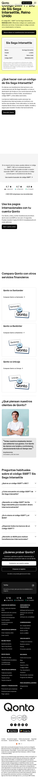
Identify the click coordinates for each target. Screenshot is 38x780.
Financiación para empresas (9, 689)
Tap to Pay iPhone (6, 646)
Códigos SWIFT (24, 667)
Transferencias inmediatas (9, 660)
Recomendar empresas (26, 675)
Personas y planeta (25, 649)
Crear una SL (5, 635)
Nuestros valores (25, 644)
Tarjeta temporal (6, 680)
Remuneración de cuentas (8, 612)
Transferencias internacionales (5, 663)
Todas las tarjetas (6, 673)
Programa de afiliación (26, 677)
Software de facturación (27, 610)
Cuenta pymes (5, 620)
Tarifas (6, 585)
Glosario (22, 662)
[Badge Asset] (11, 724)
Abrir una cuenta (27, 2)
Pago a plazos (5, 694)
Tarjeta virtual (5, 678)
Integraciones (24, 686)
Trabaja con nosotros (26, 641)
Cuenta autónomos (6, 615)
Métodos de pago (6, 657)
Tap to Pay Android (6, 649)
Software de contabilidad (27, 617)
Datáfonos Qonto (6, 644)
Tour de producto (25, 670)
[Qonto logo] (5, 3)
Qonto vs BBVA (24, 633)
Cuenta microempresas (8, 617)
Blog (21, 660)
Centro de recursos (25, 657)
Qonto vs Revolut (25, 628)
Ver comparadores (25, 625)
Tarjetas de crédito (6, 675)
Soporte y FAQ (24, 665)
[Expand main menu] (35, 3)
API (21, 688)
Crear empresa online (7, 633)
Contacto (23, 672)
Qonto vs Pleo (24, 630)
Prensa (22, 646)
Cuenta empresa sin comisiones (7, 623)
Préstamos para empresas (8, 691)
